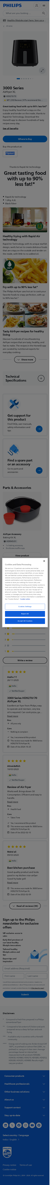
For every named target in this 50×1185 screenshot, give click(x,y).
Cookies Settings (24, 606)
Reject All (24, 613)
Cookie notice (33, 599)
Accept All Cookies (24, 621)
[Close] (43, 561)
